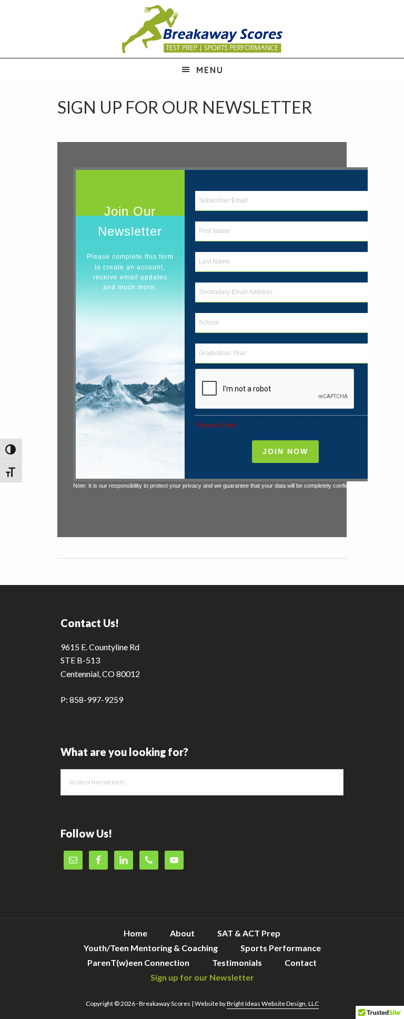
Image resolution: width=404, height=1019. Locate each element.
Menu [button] (210, 70)
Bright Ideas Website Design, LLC (273, 1003)
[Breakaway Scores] (202, 29)
